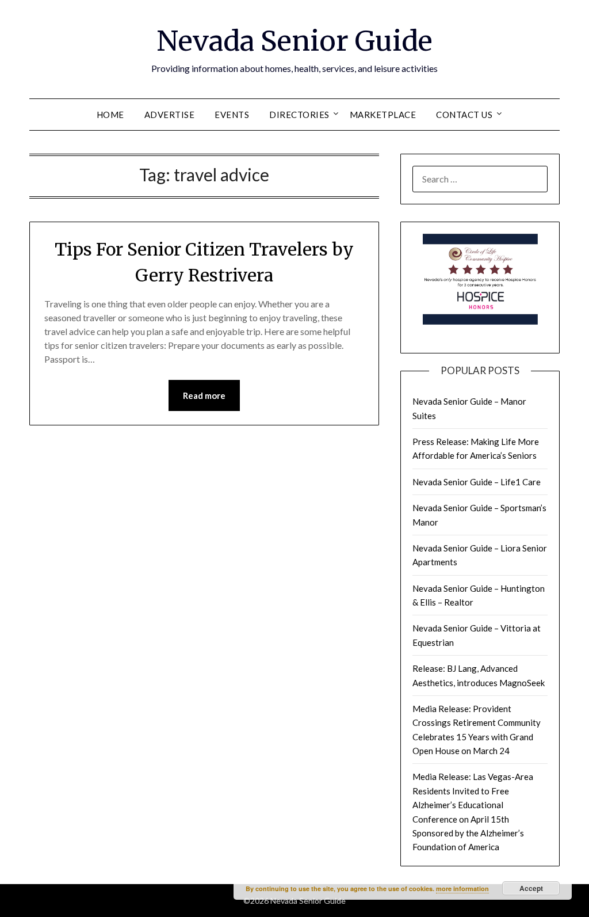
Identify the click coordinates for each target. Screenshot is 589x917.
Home (110, 114)
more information (462, 888)
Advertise (169, 114)
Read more (204, 395)
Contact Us (464, 114)
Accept (531, 888)
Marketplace (383, 114)
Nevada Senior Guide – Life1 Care (476, 482)
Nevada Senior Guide (294, 41)
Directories (299, 114)
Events (232, 114)
